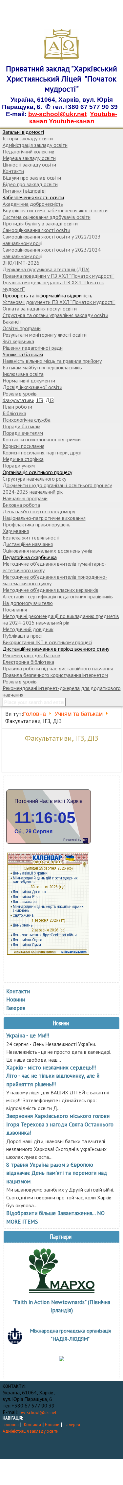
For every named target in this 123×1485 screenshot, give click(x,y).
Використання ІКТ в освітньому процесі (47, 642)
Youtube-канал (71, 121)
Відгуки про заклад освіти (32, 177)
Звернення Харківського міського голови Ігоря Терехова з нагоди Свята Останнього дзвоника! (59, 1124)
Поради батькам (21, 426)
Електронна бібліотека (28, 662)
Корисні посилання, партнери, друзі (42, 452)
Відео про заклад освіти (30, 184)
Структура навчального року (34, 478)
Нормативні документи (29, 380)
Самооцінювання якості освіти (36, 230)
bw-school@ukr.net (57, 114)
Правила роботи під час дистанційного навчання (58, 668)
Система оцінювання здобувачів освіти (47, 217)
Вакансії (12, 321)
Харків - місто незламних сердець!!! (51, 1067)
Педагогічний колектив (28, 151)
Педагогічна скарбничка (30, 557)
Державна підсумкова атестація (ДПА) (46, 269)
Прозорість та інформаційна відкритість (47, 295)
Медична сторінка (23, 459)
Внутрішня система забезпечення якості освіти (55, 210)
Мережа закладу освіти (29, 158)
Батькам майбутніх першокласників (42, 367)
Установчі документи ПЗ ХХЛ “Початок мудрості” (59, 302)
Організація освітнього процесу (37, 472)
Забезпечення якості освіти (33, 197)
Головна (34, 714)
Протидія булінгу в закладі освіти (40, 223)
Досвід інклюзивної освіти (32, 387)
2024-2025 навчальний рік (33, 491)
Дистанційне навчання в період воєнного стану (56, 648)
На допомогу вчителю (28, 603)
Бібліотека (14, 413)
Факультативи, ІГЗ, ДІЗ (28, 400)
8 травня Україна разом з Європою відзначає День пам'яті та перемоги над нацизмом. (56, 1173)
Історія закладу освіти (28, 138)
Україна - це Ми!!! (27, 1035)
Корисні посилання (23, 446)
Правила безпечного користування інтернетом (55, 675)
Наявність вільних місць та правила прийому (52, 361)
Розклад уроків (20, 393)
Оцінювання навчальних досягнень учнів (47, 550)
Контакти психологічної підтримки (42, 439)
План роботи (17, 406)
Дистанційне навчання (28, 544)
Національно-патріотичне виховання (44, 518)
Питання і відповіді (24, 190)
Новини (15, 999)
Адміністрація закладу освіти (35, 145)
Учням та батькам (23, 354)
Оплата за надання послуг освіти (40, 308)
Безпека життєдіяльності (31, 537)
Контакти (13, 171)
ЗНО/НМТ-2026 (21, 262)
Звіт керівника (18, 341)
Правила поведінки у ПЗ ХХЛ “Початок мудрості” (58, 276)
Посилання (15, 609)
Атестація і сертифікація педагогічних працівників (58, 596)
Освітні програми (22, 328)
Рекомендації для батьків (31, 655)
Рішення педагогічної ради (33, 348)
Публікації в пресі (22, 635)
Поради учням (19, 465)
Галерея (15, 1008)
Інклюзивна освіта (23, 374)
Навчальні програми (25, 498)
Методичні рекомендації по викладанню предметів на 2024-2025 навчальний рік (61, 619)
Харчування (16, 531)
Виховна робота (21, 505)
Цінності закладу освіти (29, 164)
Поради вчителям (23, 433)
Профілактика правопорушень (37, 524)
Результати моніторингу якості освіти (45, 334)
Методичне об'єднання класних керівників (50, 590)
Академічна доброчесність (33, 204)
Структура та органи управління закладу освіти (55, 315)
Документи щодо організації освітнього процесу (57, 485)
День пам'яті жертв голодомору (39, 511)
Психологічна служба (27, 419)
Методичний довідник (28, 629)
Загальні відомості (23, 132)
